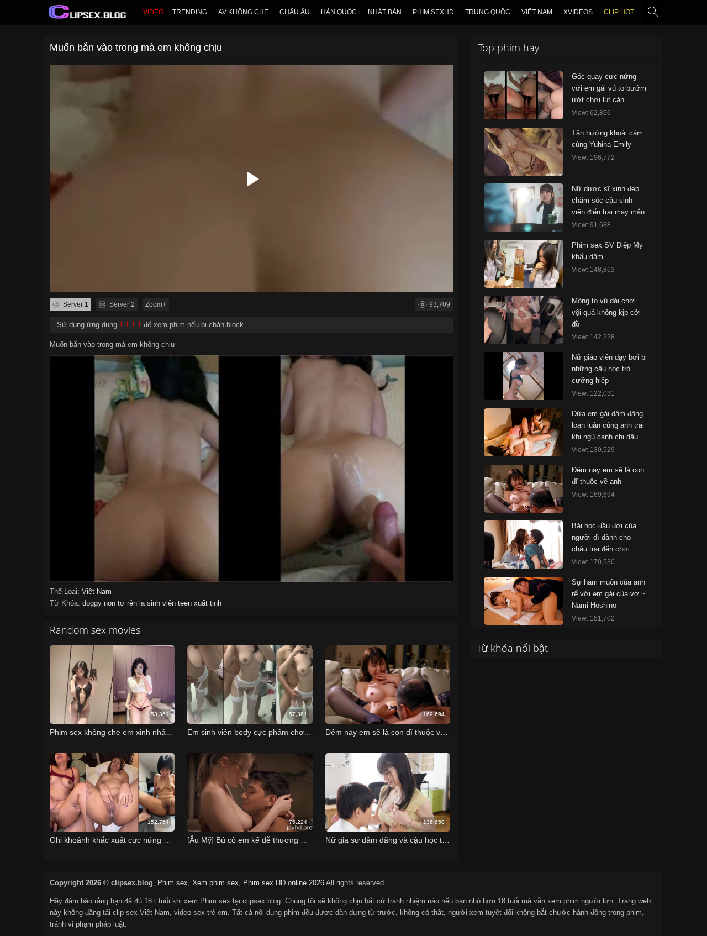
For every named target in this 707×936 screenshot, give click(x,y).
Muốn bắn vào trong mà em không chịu (136, 47)
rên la (137, 603)
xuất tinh (207, 603)
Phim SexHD (433, 12)
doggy (93, 603)
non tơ (115, 603)
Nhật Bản (385, 12)
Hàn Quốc (339, 12)
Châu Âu (294, 12)
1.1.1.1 (130, 324)
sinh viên (162, 603)
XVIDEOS (578, 12)
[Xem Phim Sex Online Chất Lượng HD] (88, 14)
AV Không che (243, 12)
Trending (189, 12)
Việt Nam (536, 12)
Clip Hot (619, 12)
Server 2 (121, 304)
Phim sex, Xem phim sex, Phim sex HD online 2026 (240, 883)
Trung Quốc (487, 12)
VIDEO (153, 12)
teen (186, 603)
